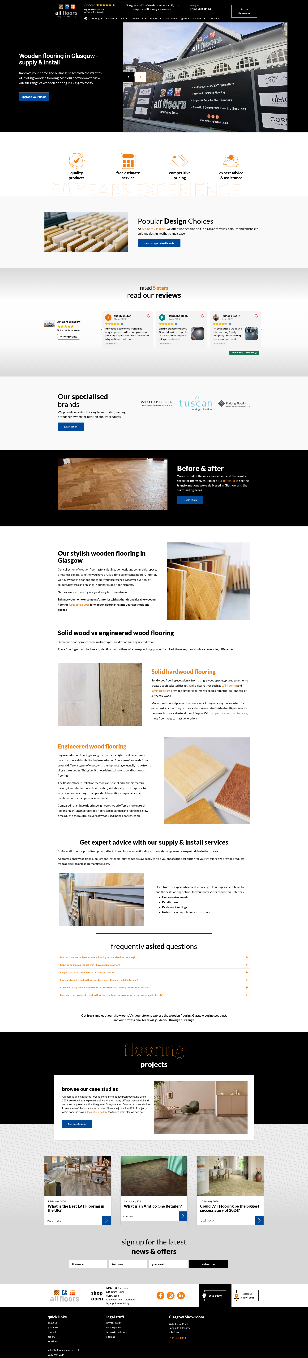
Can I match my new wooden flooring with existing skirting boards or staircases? (105, 987)
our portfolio (226, 480)
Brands (154, 18)
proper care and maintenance (229, 713)
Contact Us (214, 18)
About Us (197, 18)
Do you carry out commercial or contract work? (87, 972)
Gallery (185, 18)
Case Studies (171, 18)
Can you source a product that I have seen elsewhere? (90, 964)
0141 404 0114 (200, 7)
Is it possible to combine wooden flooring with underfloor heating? (97, 957)
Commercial (137, 18)
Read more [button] (113, 343)
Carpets (110, 18)
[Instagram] (171, 1295)
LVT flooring (229, 685)
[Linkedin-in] (181, 1295)
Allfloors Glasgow (153, 229)
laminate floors (160, 690)
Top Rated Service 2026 (94, 9)
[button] (128, 77)
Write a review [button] (68, 336)
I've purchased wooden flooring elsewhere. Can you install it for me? (99, 979)
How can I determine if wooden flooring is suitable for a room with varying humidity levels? (111, 994)
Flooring (95, 18)
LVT (122, 18)
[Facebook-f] (160, 1295)
